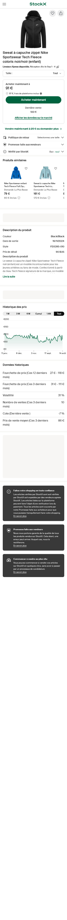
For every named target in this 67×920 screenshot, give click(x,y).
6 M (28, 313)
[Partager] (60, 13)
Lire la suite (9, 276)
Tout (59, 313)
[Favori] (52, 13)
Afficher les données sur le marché (33, 117)
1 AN (49, 313)
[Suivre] (26, 168)
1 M (7, 313)
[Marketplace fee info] (41, 93)
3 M (18, 313)
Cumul (38, 313)
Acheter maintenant (33, 100)
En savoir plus (37, 515)
